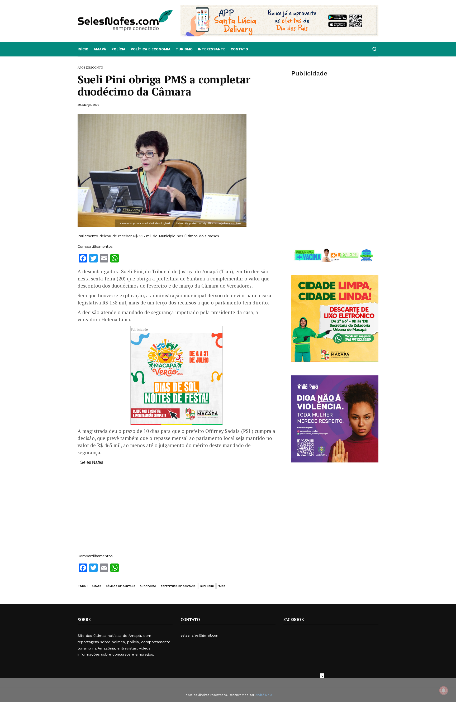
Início (83, 49)
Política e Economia (150, 49)
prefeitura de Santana (178, 586)
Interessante (211, 49)
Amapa (96, 586)
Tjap (221, 586)
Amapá (100, 49)
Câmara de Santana (120, 586)
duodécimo (148, 586)
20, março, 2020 (88, 105)
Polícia (118, 49)
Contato (239, 49)
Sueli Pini (207, 586)
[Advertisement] (177, 512)
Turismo (184, 49)
